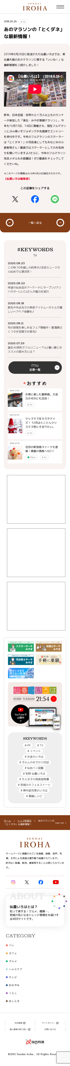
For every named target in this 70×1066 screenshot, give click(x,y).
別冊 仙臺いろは (34, 773)
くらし (13, 993)
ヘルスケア (15, 969)
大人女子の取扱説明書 (34, 779)
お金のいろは (34, 756)
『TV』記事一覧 (35, 367)
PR (28, 745)
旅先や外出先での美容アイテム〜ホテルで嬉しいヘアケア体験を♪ (35, 309)
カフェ (13, 953)
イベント (34, 751)
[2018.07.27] (15, 452)
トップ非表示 (25, 820)
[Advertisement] (36, 499)
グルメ (32, 457)
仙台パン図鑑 (34, 768)
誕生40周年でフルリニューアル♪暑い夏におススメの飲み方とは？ (35, 349)
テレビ (13, 977)
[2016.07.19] (15, 399)
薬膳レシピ (34, 796)
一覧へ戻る (35, 223)
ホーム (7, 820)
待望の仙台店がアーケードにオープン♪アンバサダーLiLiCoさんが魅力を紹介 (34, 289)
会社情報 (18, 1023)
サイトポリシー (48, 1023)
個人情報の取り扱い (18, 1029)
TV (23, 21)
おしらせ (14, 1001)
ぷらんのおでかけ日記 (34, 762)
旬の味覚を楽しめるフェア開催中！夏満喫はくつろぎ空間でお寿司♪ (35, 329)
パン (11, 945)
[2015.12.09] (15, 425)
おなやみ (14, 985)
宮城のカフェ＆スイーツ (34, 785)
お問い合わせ (50, 1029)
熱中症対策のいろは (34, 790)
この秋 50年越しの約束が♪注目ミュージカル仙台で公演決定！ (34, 269)
